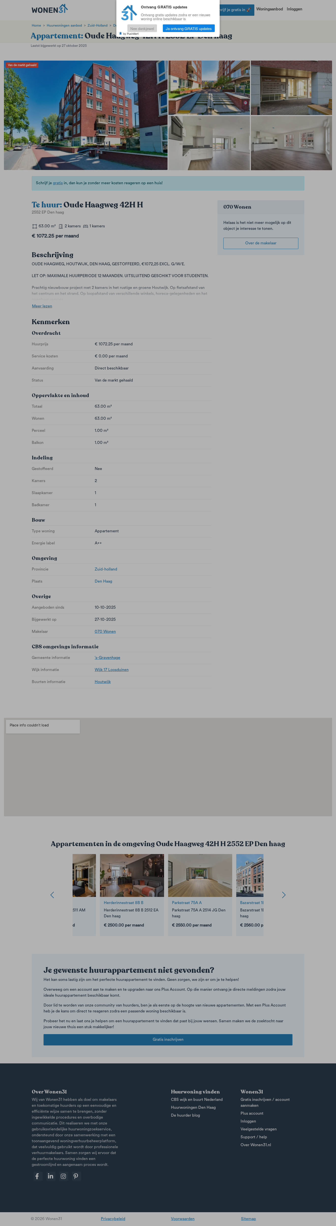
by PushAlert (130, 33)
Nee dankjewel (142, 28)
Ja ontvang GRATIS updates (189, 28)
